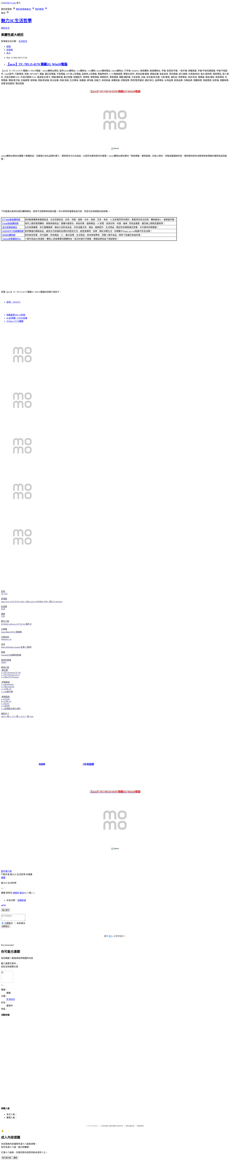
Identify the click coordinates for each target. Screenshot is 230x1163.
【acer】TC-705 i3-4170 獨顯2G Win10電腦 (36, 64)
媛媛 (3, 877)
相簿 (8, 46)
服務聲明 (140, 1126)
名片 (8, 53)
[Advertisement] (115, 185)
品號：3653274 (13, 302)
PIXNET (95, 1126)
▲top (3, 905)
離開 (15, 1158)
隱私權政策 (130, 1126)
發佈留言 (5, 926)
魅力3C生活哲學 (16, 20)
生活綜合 (23, 41)
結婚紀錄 (22, 900)
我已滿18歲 (6, 1158)
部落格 (9, 50)
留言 (22, 893)
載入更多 (5, 910)
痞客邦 (16, 893)
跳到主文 (5, 28)
